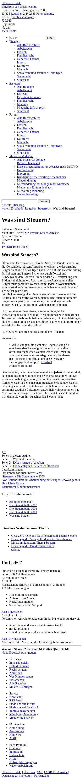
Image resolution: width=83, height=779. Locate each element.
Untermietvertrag (27, 194)
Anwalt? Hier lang (13, 205)
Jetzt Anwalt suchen (14, 638)
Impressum (23, 173)
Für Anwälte (41, 775)
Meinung (22, 104)
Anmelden (15, 673)
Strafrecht (23, 79)
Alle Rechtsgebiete (28, 45)
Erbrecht (22, 52)
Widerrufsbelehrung (21, 765)
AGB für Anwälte (56, 772)
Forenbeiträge (44, 13)
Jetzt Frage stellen (12, 611)
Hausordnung (25, 170)
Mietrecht (23, 69)
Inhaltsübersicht (18, 662)
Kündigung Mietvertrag (23, 714)
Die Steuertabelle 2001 (23, 512)
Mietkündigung (26, 180)
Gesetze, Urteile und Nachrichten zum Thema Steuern (44, 535)
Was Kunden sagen (21, 676)
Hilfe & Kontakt (11, 3)
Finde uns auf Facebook (24, 707)
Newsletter (15, 697)
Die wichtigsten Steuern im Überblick (36, 466)
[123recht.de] (19, 6)
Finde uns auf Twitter (22, 703)
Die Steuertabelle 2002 (23, 508)
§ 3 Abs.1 (46, 362)
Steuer (44, 232)
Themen (14, 41)
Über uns (14, 748)
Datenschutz (16, 755)
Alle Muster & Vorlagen (31, 159)
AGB (12, 738)
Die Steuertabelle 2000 (23, 505)
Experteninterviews (29, 97)
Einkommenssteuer (20, 501)
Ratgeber (16, 13)
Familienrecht (25, 55)
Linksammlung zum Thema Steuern (33, 542)
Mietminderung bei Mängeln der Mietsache (43, 184)
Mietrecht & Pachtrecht (31, 107)
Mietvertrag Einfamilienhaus (34, 187)
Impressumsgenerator (22, 710)
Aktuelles (15, 734)
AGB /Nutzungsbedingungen (23, 760)
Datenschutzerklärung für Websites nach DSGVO (47, 166)
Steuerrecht (24, 76)
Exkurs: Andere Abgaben (28, 462)
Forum (13, 114)
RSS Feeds (16, 700)
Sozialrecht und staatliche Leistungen (39, 72)
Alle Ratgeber (25, 86)
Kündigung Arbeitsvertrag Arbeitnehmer (41, 177)
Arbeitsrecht (24, 48)
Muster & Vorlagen (21, 156)
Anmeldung (16, 727)
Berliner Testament (28, 163)
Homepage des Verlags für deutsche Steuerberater (41, 539)
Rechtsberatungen (23, 17)
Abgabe (54, 232)
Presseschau (16, 680)
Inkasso (21, 62)
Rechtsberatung (18, 669)
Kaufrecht (23, 66)
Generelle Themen (28, 59)
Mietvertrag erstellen (21, 717)
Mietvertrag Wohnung (30, 191)
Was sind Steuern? (20, 515)
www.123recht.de (12, 208)
